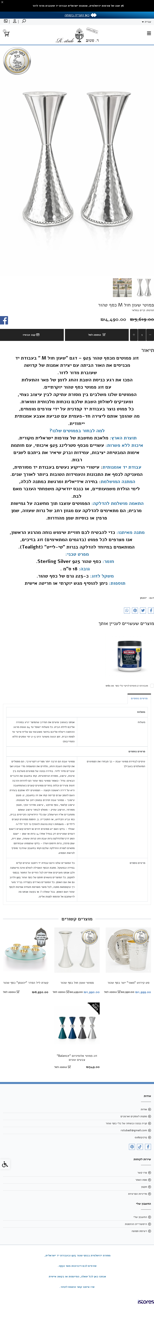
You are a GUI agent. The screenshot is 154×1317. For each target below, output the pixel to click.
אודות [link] (144, 1109)
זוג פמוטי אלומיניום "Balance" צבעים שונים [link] (77, 1058)
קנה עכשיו (29, 335)
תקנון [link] (144, 1187)
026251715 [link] (141, 1137)
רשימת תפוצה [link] (139, 1231)
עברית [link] (148, 22)
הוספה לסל (94, 335)
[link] (23, 21)
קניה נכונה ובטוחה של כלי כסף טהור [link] (126, 1123)
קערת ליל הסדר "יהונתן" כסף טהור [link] (25, 982)
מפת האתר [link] (141, 1180)
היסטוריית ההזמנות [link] (136, 1224)
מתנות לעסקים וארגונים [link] (134, 1116)
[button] (144, 288)
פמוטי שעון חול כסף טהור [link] (77, 982)
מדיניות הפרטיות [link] (137, 1194)
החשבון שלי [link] (140, 1217)
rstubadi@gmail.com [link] (134, 1130)
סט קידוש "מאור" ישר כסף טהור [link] (128, 982)
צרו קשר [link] (142, 1172)
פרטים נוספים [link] (139, 698)
